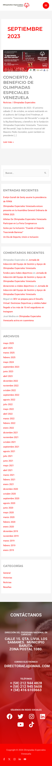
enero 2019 (8, 550)
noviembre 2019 (10, 536)
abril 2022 (8, 414)
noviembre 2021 (10, 437)
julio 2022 (8, 404)
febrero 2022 (9, 423)
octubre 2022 (9, 390)
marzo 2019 (8, 540)
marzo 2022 (8, 418)
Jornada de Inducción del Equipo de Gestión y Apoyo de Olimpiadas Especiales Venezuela (24, 264)
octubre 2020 (9, 493)
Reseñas (7, 587)
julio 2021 (8, 456)
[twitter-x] (10, 759)
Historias (7, 577)
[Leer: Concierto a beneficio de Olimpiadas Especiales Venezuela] (26, 60)
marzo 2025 (8, 352)
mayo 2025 (8, 343)
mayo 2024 (8, 362)
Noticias (7, 102)
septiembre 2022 (11, 395)
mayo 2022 (8, 409)
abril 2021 (8, 470)
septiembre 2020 (11, 498)
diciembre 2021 (10, 432)
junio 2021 (8, 461)
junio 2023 (8, 371)
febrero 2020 (9, 522)
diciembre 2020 (10, 489)
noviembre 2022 (10, 385)
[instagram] (15, 759)
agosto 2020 (9, 503)
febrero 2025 (9, 357)
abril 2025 (8, 348)
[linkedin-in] (20, 759)
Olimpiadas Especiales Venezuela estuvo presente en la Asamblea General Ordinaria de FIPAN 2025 (25, 210)
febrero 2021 (9, 479)
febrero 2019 (9, 545)
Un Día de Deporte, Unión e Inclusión (20, 237)
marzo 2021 (8, 475)
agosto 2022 (9, 399)
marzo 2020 (8, 517)
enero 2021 (8, 484)
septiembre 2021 (11, 447)
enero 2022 (8, 428)
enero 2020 (8, 526)
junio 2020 (8, 508)
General (7, 573)
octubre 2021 (9, 442)
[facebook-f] (5, 759)
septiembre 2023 (11, 367)
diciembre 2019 (10, 531)
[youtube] (25, 759)
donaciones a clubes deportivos (18, 286)
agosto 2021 (9, 451)
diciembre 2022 (10, 381)
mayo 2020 (8, 512)
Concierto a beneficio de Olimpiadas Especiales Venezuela (18, 87)
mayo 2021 (8, 465)
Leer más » (8, 141)
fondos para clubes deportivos (17, 273)
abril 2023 (8, 376)
